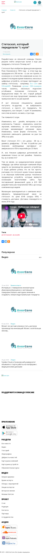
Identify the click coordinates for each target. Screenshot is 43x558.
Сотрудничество (7, 517)
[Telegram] (34, 54)
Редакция (5, 507)
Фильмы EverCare (8, 494)
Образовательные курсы (10, 468)
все (40, 257)
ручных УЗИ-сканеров (32, 86)
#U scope (16, 235)
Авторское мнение (8, 491)
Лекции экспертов (8, 487)
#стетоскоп (7, 235)
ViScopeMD (6, 86)
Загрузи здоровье (8, 477)
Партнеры (5, 514)
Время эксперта (16, 285)
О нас (4, 503)
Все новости (6, 444)
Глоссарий (5, 450)
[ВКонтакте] (31, 54)
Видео (13, 324)
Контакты (5, 510)
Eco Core (34, 83)
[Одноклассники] (37, 54)
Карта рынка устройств (10, 464)
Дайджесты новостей (9, 457)
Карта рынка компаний (10, 461)
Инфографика (6, 454)
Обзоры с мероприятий (10, 484)
